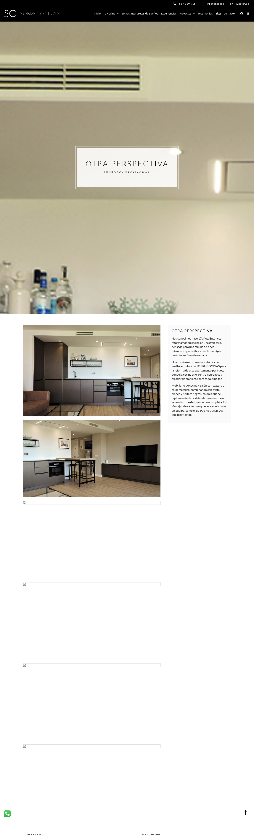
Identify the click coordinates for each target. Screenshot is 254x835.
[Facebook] (241, 13)
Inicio (97, 13)
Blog (218, 13)
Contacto (229, 13)
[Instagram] (248, 13)
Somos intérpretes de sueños (140, 13)
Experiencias (169, 13)
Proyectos (185, 13)
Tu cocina (109, 13)
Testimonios (205, 13)
